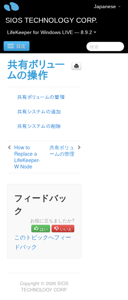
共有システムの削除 (39, 126)
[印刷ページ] (76, 66)
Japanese (105, 6)
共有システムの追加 (39, 112)
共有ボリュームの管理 (41, 97)
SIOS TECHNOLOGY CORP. (51, 20)
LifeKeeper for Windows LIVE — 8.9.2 (50, 32)
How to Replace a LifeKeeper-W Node (27, 157)
